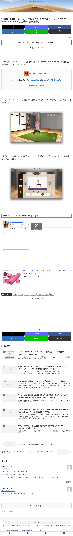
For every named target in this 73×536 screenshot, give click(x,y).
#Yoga (14, 80)
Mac (4, 294)
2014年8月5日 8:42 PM (8, 469)
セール (27, 294)
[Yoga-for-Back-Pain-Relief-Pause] (36, 184)
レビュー (34, 294)
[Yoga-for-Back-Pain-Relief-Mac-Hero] (36, 128)
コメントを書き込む (36, 505)
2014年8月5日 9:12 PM (8, 491)
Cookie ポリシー (39, 530)
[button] (59, 31)
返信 (69, 482)
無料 (52, 294)
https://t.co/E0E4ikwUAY (52, 80)
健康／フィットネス (44, 294)
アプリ (10, 294)
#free (37, 80)
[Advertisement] (36, 53)
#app (33, 80)
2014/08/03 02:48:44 (36, 86)
